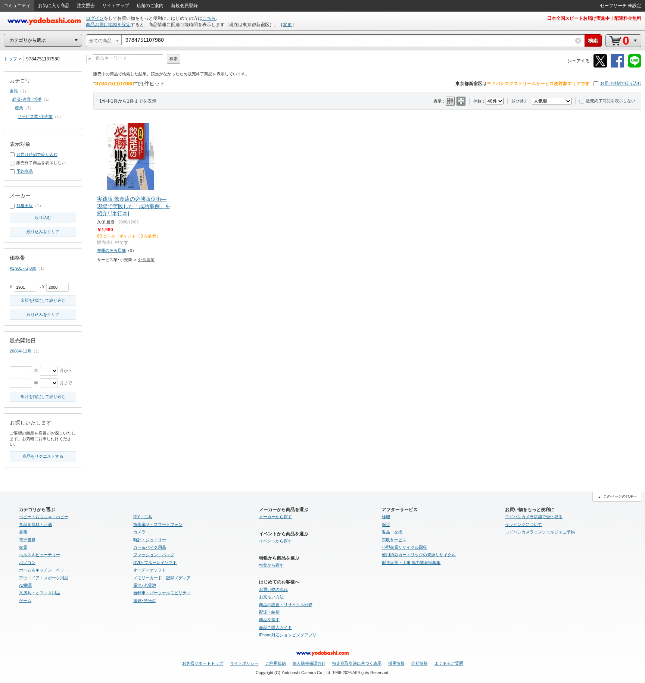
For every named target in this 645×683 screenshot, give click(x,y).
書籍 (14, 91)
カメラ (139, 532)
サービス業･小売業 (35, 116)
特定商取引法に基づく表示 (356, 663)
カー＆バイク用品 (149, 547)
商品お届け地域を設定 (108, 24)
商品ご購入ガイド (275, 627)
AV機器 (25, 585)
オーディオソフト (149, 570)
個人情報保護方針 (309, 663)
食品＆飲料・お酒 (35, 524)
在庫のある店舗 (111, 250)
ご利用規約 (275, 663)
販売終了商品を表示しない (610, 100)
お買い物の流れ (273, 589)
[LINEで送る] (634, 66)
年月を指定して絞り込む (43, 396)
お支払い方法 (271, 597)
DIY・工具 (142, 516)
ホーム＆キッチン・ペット (43, 570)
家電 (23, 547)
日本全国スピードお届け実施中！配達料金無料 (594, 18)
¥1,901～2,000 (23, 268)
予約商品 (24, 171)
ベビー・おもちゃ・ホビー (43, 516)
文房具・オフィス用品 (39, 592)
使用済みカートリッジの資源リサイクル (419, 554)
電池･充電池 (144, 585)
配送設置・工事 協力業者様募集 (411, 562)
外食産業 (146, 259)
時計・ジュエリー (149, 540)
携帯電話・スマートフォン (158, 524)
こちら (209, 18)
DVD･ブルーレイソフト (155, 562)
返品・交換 (392, 532)
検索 (173, 58)
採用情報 (396, 663)
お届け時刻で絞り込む (620, 83)
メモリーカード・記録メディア (162, 578)
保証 (386, 524)
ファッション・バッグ (153, 554)
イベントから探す (275, 541)
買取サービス (394, 540)
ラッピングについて (523, 524)
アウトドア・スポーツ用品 (43, 578)
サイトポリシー (244, 663)
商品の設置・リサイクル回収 (285, 604)
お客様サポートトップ (202, 663)
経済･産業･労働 (26, 99)
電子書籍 (27, 540)
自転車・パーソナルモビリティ (162, 592)
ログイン (95, 18)
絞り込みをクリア (43, 231)
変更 (287, 24)
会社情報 (419, 663)
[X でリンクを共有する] (600, 66)
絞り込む (43, 217)
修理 (386, 516)
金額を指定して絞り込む (43, 300)
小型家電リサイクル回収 (404, 547)
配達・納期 (269, 612)
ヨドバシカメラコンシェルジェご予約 (540, 532)
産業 (19, 108)
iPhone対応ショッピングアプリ (288, 635)
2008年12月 (20, 351)
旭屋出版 (24, 205)
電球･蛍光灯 (144, 600)
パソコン (27, 562)
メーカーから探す (275, 516)
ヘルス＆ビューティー (39, 554)
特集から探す (271, 565)
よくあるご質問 (448, 663)
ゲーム (25, 600)
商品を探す (269, 619)
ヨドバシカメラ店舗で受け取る (534, 516)
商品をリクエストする (42, 456)
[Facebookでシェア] (617, 66)
